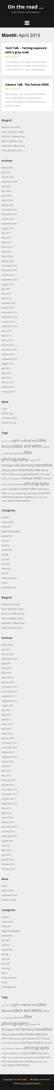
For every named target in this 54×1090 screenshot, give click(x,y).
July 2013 (6, 368)
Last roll (5, 559)
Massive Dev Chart (11, 127)
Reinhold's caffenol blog (13, 145)
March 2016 (7, 256)
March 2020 (7, 167)
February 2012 (8, 391)
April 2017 (6, 242)
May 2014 (6, 331)
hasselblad (43, 465)
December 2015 (9, 265)
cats (3, 453)
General (5, 545)
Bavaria (7, 446)
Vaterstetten (23, 500)
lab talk (5, 554)
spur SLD (43, 497)
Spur (36, 497)
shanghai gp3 (21, 493)
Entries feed (7, 413)
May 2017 (6, 237)
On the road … (25, 6)
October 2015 (8, 275)
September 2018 (10, 181)
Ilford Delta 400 (29, 470)
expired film (18, 453)
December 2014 (9, 312)
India (12, 474)
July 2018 (6, 186)
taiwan (11, 500)
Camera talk (7, 522)
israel (17, 474)
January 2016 (8, 261)
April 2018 (6, 195)
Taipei (4, 500)
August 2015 (8, 284)
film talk (5, 540)
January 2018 (8, 205)
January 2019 (8, 177)
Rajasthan (14, 488)
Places (5, 573)
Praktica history (9, 578)
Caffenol (6, 517)
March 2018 (7, 200)
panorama (19, 484)
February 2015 (8, 303)
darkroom (6, 526)
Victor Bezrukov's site (12, 150)
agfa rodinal (21, 440)
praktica (5, 489)
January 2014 (8, 345)
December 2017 (9, 209)
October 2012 (8, 387)
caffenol (45, 447)
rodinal (24, 489)
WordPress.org (9, 422)
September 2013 (10, 359)
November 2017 (9, 214)
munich (48, 478)
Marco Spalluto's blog (12, 141)
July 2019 (6, 172)
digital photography (11, 531)
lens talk (5, 564)
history (6, 470)
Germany (27, 465)
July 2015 (6, 289)
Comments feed (9, 418)
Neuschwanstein (8, 484)
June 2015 (6, 293)
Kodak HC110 (36, 474)
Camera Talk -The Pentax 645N (27, 85)
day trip (8, 453)
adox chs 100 (7, 441)
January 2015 (8, 307)
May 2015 (6, 298)
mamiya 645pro (32, 478)
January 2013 (8, 382)
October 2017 (8, 219)
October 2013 (8, 354)
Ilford (14, 470)
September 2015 (10, 279)
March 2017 (7, 247)
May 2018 (6, 191)
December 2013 (9, 349)
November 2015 (9, 270)
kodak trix (16, 478)
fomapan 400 (11, 465)
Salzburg (10, 493)
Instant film (7, 550)
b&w (42, 440)
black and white (28, 446)
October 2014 (8, 321)
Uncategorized (9, 587)
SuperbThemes (32, 1083)
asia (35, 440)
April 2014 (6, 335)
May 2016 (6, 251)
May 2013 (6, 373)
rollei (32, 489)
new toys (6, 568)
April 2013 (6, 377)
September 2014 (10, 326)
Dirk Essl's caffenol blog (13, 136)
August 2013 (8, 363)
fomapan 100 (34, 460)
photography (36, 483)
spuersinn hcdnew (22, 497)
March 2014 (7, 340)
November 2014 (9, 317)
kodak (24, 474)
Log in (5, 408)
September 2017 (10, 223)
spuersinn (33, 493)
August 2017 (8, 228)
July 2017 (6, 233)
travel (4, 582)
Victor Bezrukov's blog (12, 131)
